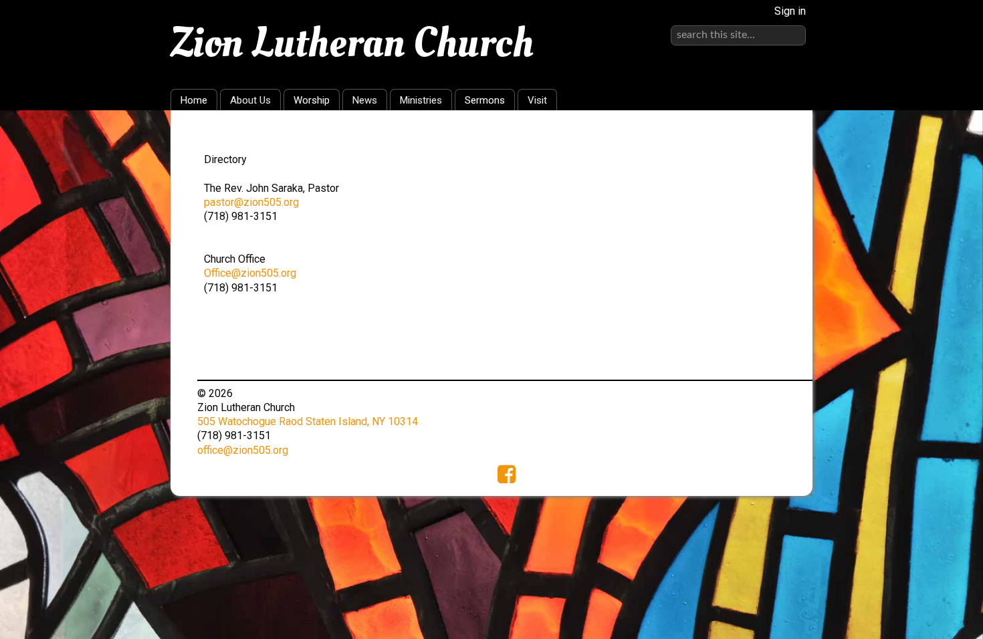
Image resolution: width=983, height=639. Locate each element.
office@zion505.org (242, 450)
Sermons (485, 100)
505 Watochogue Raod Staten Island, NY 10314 (307, 421)
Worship (312, 100)
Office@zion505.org (250, 273)
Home (194, 100)
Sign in (790, 11)
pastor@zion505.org (251, 202)
